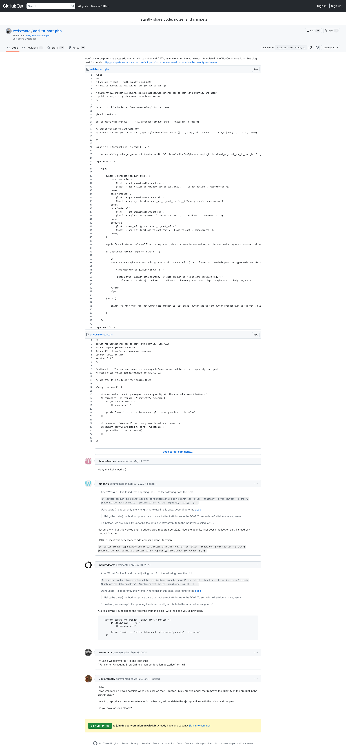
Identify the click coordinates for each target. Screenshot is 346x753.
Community (168, 743)
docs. (198, 509)
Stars (57, 47)
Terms (125, 743)
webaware (21, 31)
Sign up (336, 6)
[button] (310, 47)
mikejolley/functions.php (38, 35)
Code (15, 47)
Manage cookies (204, 743)
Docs (179, 743)
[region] (173, 201)
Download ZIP (330, 47)
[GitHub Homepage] (95, 743)
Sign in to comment (200, 725)
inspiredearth (107, 564)
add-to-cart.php (47, 31)
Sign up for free (100, 725)
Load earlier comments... (178, 451)
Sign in (322, 6)
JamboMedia (107, 461)
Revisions (34, 47)
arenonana (105, 652)
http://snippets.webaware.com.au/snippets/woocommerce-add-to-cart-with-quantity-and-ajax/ (160, 62)
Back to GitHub (100, 6)
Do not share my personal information (234, 743)
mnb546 (104, 483)
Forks (78, 47)
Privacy (135, 743)
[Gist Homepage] (13, 6)
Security (145, 743)
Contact (189, 743)
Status (156, 743)
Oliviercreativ (107, 678)
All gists (83, 6)
